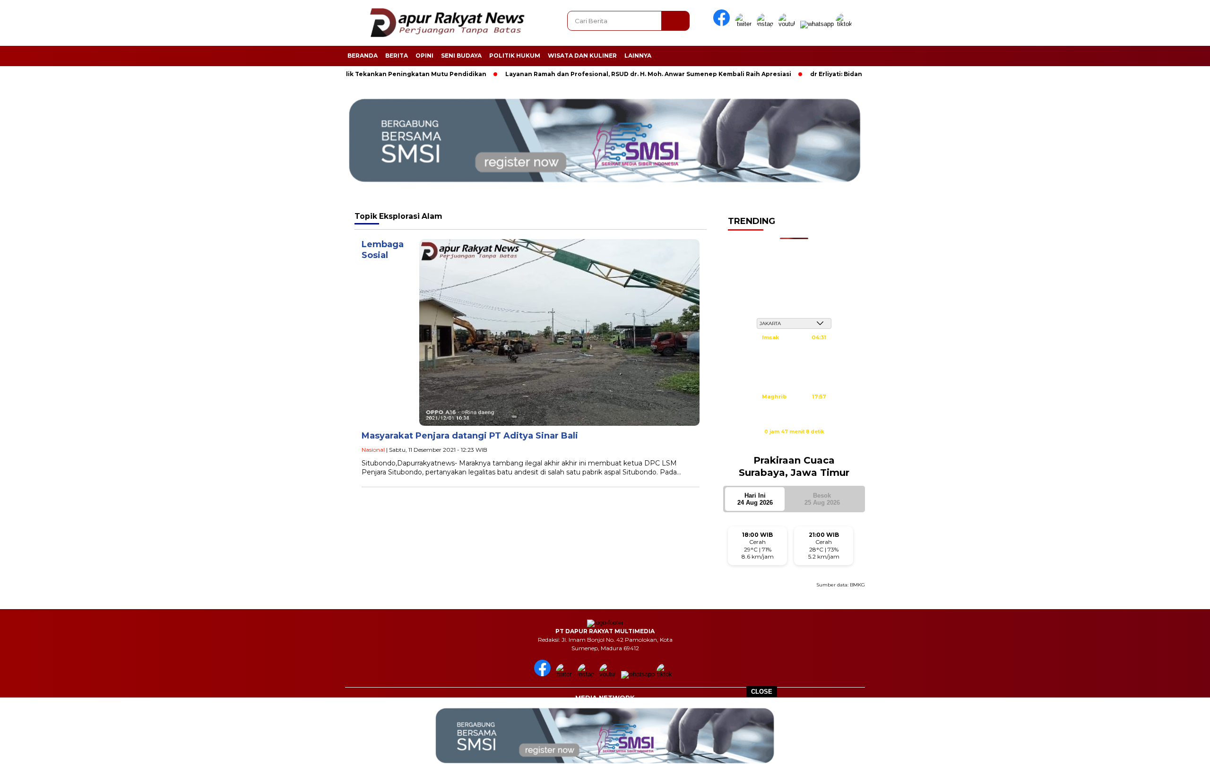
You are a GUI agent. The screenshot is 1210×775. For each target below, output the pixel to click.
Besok (822, 499)
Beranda (362, 55)
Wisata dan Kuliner (582, 55)
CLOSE (761, 691)
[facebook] (723, 23)
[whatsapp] (817, 23)
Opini (424, 55)
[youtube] (788, 23)
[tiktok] (846, 23)
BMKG (857, 585)
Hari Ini (755, 499)
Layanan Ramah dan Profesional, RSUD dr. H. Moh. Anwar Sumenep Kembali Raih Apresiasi (611, 74)
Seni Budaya (461, 55)
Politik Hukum (514, 55)
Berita (396, 55)
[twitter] (745, 23)
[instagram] (767, 23)
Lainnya (637, 55)
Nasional (373, 449)
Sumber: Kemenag (794, 441)
